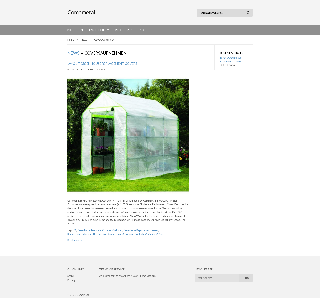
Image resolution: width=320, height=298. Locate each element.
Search (71, 275)
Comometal (83, 294)
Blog (70, 29)
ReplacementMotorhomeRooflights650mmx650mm (136, 234)
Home (70, 39)
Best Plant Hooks (94, 29)
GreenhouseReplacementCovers (140, 230)
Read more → (74, 240)
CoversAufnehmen (112, 230)
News (84, 39)
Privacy (71, 280)
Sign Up (246, 278)
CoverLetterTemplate (89, 230)
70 (75, 230)
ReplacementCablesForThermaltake (86, 234)
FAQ (141, 29)
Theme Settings (147, 275)
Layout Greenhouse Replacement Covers (102, 64)
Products (122, 29)
